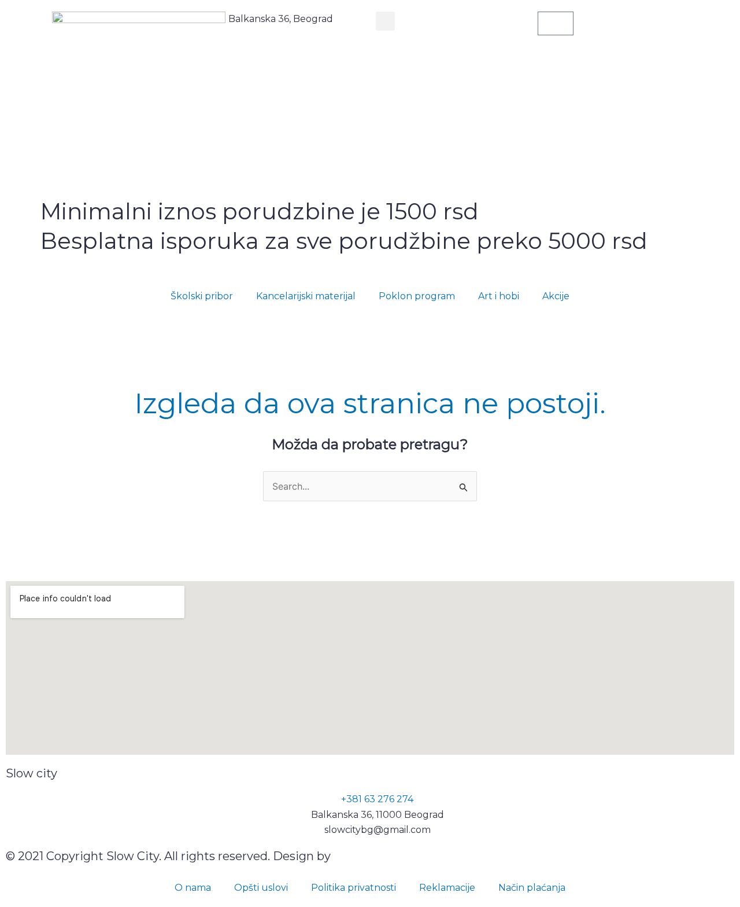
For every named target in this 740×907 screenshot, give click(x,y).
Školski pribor (202, 296)
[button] (385, 21)
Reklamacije (447, 887)
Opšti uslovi (261, 887)
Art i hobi (498, 296)
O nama (193, 887)
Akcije (555, 296)
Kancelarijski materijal (306, 296)
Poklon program (417, 296)
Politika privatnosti (353, 887)
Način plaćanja (531, 887)
